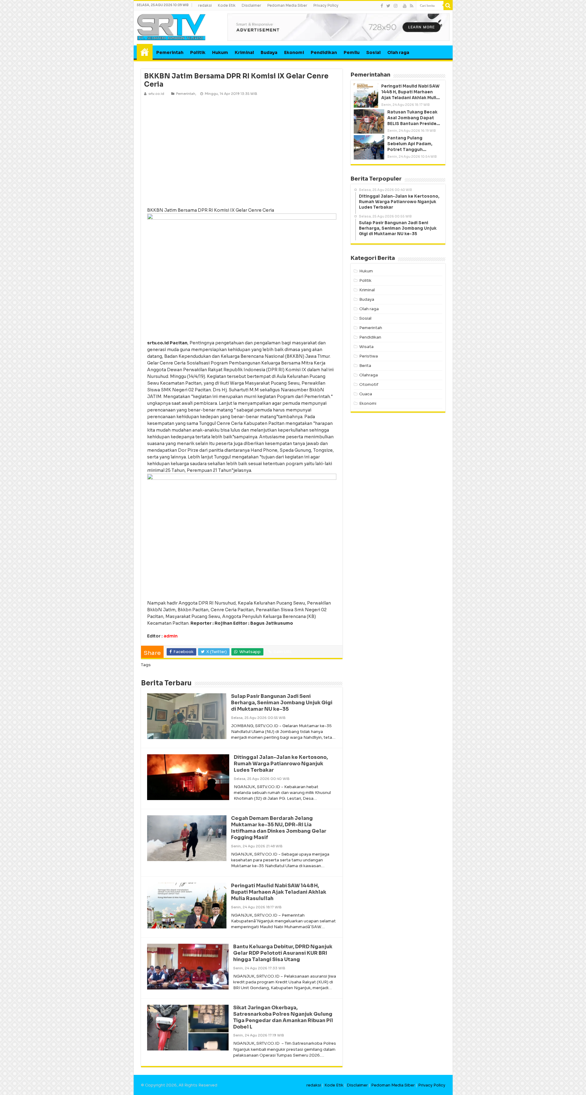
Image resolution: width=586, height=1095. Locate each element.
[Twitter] (388, 5)
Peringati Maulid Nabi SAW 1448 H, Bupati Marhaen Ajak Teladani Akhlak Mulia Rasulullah (278, 892)
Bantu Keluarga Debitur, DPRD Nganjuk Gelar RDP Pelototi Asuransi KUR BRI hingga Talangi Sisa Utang (282, 953)
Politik (197, 52)
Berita (365, 365)
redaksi (205, 5)
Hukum (220, 52)
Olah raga (398, 52)
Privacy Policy (325, 5)
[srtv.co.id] (171, 26)
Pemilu (352, 52)
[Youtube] (404, 5)
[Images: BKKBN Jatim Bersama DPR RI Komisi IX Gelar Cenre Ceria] (242, 151)
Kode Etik (227, 5)
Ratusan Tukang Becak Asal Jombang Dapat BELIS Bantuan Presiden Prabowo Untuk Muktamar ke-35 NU (413, 124)
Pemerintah (169, 52)
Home (145, 52)
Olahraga (368, 375)
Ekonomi (294, 52)
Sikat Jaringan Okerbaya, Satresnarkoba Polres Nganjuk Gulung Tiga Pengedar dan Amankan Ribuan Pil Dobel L (283, 1017)
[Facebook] (382, 5)
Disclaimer (251, 5)
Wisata (366, 346)
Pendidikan (324, 52)
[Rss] (411, 5)
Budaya (269, 52)
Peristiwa (368, 356)
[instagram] (395, 5)
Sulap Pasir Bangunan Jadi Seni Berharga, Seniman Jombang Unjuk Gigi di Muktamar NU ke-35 (281, 702)
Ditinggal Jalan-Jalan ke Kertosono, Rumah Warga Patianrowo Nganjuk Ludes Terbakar (281, 763)
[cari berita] (448, 5)
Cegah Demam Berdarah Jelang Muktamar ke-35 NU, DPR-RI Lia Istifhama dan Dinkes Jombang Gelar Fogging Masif (278, 827)
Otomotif (368, 384)
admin (171, 636)
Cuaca (365, 394)
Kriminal (244, 52)
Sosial (373, 52)
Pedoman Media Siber (287, 5)
